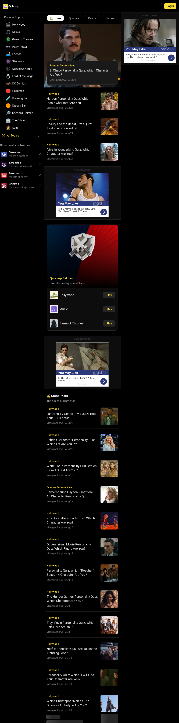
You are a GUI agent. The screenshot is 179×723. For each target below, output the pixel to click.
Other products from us (15, 145)
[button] (22, 24)
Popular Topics (14, 17)
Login (170, 6)
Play (109, 295)
